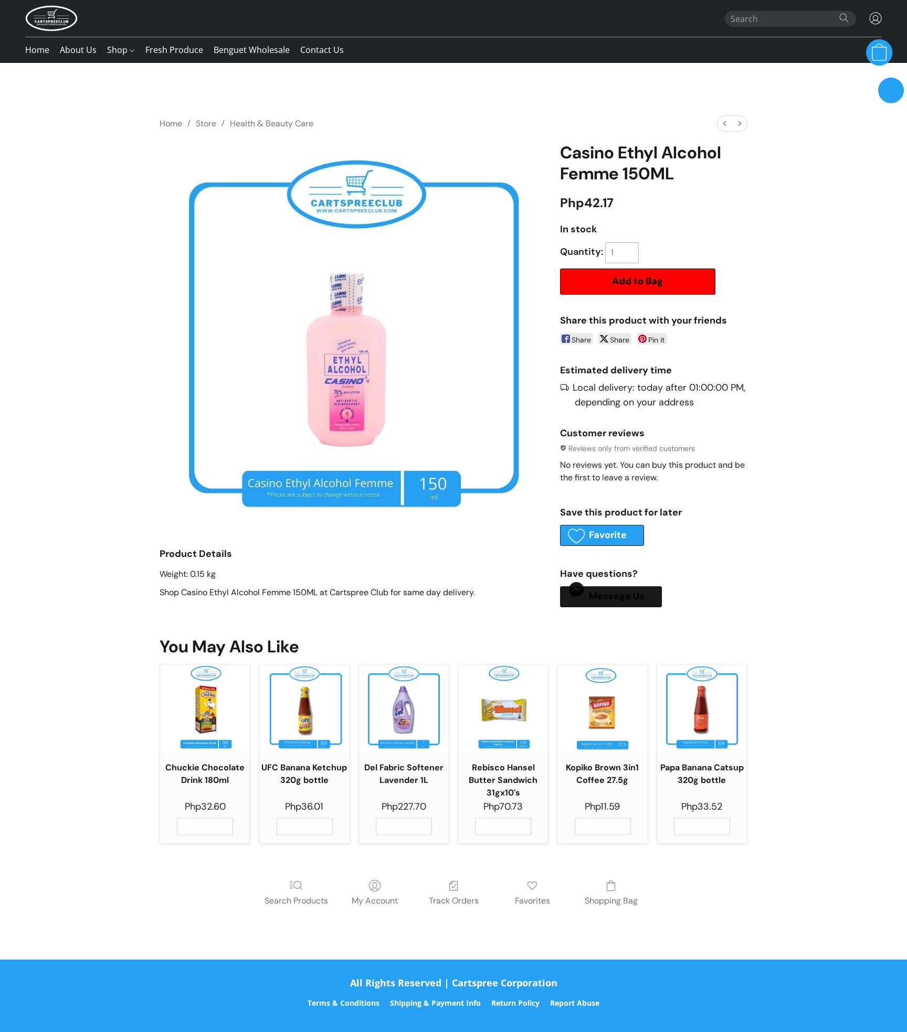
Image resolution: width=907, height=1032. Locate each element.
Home (37, 50)
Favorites (532, 900)
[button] (51, 18)
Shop (118, 50)
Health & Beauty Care (271, 123)
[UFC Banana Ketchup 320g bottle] (304, 709)
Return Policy (515, 1003)
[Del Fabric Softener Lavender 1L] (404, 709)
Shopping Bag (611, 900)
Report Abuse (574, 1003)
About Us (78, 50)
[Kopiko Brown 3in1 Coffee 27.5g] (602, 709)
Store (206, 123)
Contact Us (322, 50)
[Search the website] (844, 17)
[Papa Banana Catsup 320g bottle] (702, 709)
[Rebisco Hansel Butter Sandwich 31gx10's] (503, 709)
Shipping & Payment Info (435, 1003)
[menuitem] (725, 123)
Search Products (296, 900)
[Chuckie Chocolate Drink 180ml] (205, 709)
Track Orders (454, 900)
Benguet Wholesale (252, 50)
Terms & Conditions (343, 1003)
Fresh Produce (174, 50)
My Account (375, 900)
